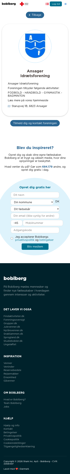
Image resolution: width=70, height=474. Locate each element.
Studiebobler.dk (13, 340)
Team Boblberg (12, 403)
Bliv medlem (35, 246)
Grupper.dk (10, 323)
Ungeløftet (10, 344)
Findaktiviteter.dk (14, 316)
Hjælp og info (11, 425)
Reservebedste (12, 370)
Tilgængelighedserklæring (19, 446)
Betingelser (10, 432)
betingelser (46, 239)
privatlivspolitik (24, 239)
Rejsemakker (11, 373)
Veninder (9, 366)
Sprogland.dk (11, 337)
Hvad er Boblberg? (15, 399)
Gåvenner (9, 380)
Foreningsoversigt (14, 319)
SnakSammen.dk (13, 333)
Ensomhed (10, 377)
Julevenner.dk (12, 326)
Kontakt (8, 428)
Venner (8, 363)
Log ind (56, 4)
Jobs (6, 406)
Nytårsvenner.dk (13, 330)
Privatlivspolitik (12, 435)
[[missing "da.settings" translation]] (47, 4)
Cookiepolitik (11, 439)
